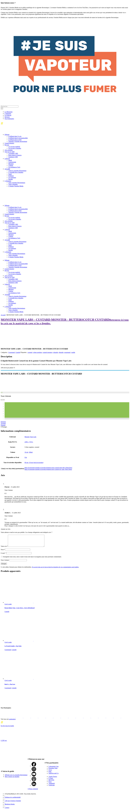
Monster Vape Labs (30, 437)
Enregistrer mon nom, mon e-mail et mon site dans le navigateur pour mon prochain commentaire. (32, 557)
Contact (7, 807)
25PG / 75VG (29, 442)
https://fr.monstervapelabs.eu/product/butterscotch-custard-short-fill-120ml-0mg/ (48, 467)
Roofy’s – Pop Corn (10, 684)
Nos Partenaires (9, 118)
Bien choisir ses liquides (12, 776)
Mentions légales (10, 804)
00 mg (26, 462)
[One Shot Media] (16, 125)
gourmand (67, 352)
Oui (26, 457)
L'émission (8, 113)
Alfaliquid (52, 783)
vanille (73, 352)
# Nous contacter (33, 789)
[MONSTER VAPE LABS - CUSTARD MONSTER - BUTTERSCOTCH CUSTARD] (15, 391)
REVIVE (51, 780)
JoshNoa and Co (54, 773)
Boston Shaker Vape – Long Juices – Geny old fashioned (20, 608)
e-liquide (55, 352)
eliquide (61, 352)
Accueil (3, 315)
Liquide (18, 352)
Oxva (50, 770)
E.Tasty (51, 778)
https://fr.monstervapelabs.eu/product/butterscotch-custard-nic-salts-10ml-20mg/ (48, 469)
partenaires (12, 719)
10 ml (26, 452)
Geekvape (52, 785)
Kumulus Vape (53, 768)
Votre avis (4, 546)
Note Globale (5, 560)
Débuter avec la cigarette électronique (16, 775)
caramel (30, 352)
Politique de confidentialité (13, 797)
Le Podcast (8, 115)
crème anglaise (37, 352)
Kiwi (50, 781)
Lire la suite (8, 604)
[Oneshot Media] (15, 704)
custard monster (47, 352)
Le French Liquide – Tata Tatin (13, 646)
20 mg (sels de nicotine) (36, 462)
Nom (3, 549)
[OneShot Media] (15, 202)
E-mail (3, 553)
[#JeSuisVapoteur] (65, 91)
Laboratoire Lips (54, 766)
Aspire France (53, 776)
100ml (31, 452)
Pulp (50, 771)
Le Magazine (8, 112)
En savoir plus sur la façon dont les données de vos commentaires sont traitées (55, 567)
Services (7, 117)
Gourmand (11, 352)
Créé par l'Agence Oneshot (13, 801)
